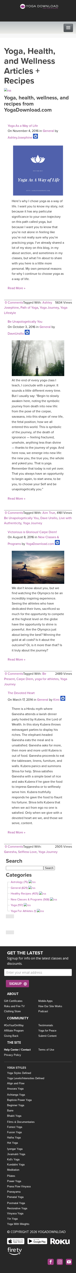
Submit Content (47, 1035)
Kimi (56, 700)
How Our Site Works (50, 1006)
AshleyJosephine (20, 138)
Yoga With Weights (18, 1224)
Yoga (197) (17, 905)
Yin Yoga (12, 1218)
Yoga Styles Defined (19, 1073)
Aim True (48, 513)
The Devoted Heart (21, 693)
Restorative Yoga (17, 1208)
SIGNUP (15, 983)
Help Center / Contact (17, 1049)
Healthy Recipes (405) (24, 893)
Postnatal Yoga (16, 1203)
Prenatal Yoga (15, 1197)
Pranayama (13, 1191)
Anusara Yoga (15, 1088)
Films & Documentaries (21, 1121)
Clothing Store (12, 1011)
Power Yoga (14, 1181)
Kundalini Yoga (16, 1164)
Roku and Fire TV (14, 1006)
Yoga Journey (49, 308)
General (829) (19, 888)
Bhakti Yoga (14, 1115)
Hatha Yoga (14, 1137)
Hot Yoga (12, 1142)
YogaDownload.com (40, 544)
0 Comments (14, 303)
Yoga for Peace (47, 1030)
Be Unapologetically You (25, 322)
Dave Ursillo (48, 518)
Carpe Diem (24, 679)
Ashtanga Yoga (16, 1094)
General (48, 131)
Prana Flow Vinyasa (19, 1186)
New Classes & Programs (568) (30, 899)
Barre (10, 1110)
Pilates (11, 1175)
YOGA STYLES (16, 1067)
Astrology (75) (19, 882)
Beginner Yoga (15, 1105)
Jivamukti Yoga (16, 1154)
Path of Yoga (29, 308)
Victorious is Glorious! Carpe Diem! (32, 532)
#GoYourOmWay (14, 1025)
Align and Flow (15, 1083)
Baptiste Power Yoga (19, 1100)
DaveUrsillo (16, 334)
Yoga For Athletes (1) (23, 911)
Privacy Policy (12, 1054)
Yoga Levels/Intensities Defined (25, 1078)
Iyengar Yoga (14, 1148)
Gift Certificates (13, 1000)
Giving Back (11, 1035)
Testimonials (45, 1025)
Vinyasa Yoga (15, 1213)
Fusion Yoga (14, 1132)
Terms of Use (46, 1049)
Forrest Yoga (14, 1127)
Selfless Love (27, 852)
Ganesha (10, 852)
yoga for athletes (47, 679)
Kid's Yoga (13, 1159)
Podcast (43, 1011)
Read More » (16, 288)
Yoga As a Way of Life (23, 126)
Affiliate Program (14, 1030)
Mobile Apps (45, 1000)
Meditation (13, 1169)
